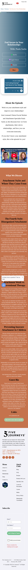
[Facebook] (3, 457)
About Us (4, 467)
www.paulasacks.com (14, 415)
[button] (23, 4)
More (14, 70)
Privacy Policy (19, 495)
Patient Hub (24, 1)
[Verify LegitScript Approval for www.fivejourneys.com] (5, 487)
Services (4, 470)
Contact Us (5, 479)
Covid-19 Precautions (19, 485)
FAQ (17, 472)
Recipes (18, 475)
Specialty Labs (19, 481)
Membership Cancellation (19, 499)
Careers (18, 489)
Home (2, 9)
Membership (5, 473)
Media (17, 492)
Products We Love (20, 478)
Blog (17, 469)
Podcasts (7, 9)
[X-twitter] (13, 457)
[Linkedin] (10, 457)
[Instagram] (6, 457)
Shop (3, 476)
